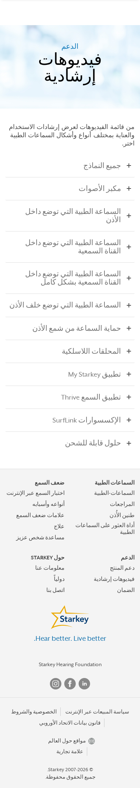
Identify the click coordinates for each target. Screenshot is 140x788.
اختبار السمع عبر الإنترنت (35, 493)
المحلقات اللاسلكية (91, 351)
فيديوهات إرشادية (114, 579)
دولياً (59, 579)
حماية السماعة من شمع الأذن (76, 328)
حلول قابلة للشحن (93, 443)
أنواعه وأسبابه (48, 504)
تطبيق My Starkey (94, 374)
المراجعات (122, 504)
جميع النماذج (102, 165)
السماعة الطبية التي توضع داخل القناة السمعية (73, 247)
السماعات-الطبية (114, 493)
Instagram (55, 683)
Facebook (70, 683)
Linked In (84, 683)
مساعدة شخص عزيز (40, 537)
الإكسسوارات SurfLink (86, 420)
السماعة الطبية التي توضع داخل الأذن (73, 216)
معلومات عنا (50, 568)
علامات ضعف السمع (40, 515)
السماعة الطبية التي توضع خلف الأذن (65, 305)
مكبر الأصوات (100, 188)
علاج (59, 526)
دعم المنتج (122, 568)
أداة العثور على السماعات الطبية (105, 528)
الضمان (126, 590)
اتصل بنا (55, 590)
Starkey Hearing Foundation (70, 664)
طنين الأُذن (122, 515)
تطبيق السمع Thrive (91, 397)
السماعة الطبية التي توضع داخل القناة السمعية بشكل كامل (73, 278)
